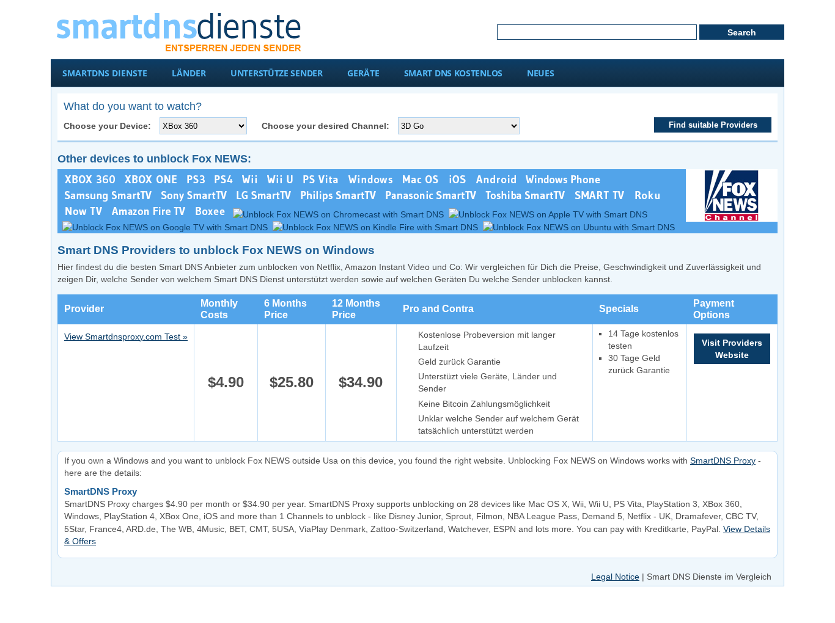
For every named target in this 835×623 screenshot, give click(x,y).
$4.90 (226, 382)
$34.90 (361, 382)
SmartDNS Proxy (723, 460)
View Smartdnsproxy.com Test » (126, 336)
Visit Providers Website (732, 349)
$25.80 (292, 382)
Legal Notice (615, 576)
